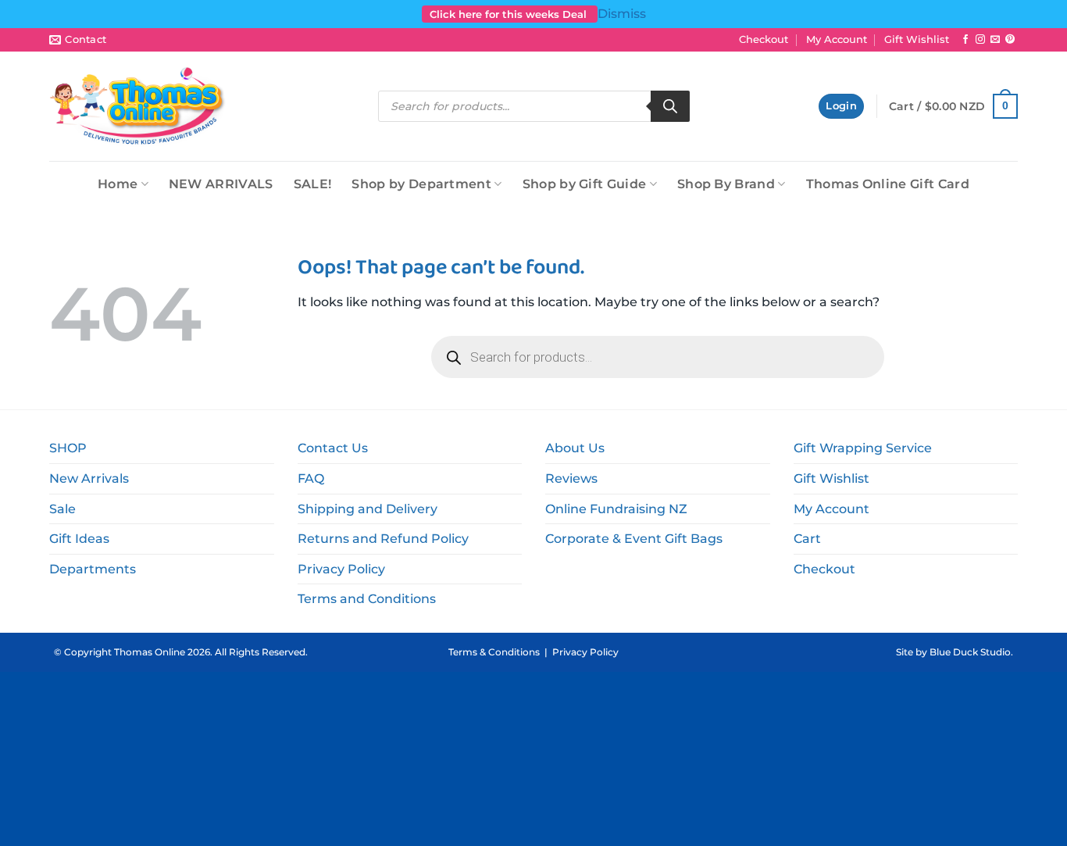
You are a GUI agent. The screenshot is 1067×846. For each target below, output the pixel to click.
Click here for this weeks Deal (510, 14)
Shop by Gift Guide (585, 184)
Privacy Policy (341, 569)
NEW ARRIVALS (221, 184)
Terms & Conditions (494, 652)
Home (117, 184)
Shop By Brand (726, 184)
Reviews (571, 478)
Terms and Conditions (367, 598)
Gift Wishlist (916, 39)
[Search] (670, 106)
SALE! (313, 184)
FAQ (311, 478)
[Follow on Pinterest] (1010, 39)
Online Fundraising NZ (616, 509)
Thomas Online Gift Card (887, 184)
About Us (575, 448)
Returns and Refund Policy (383, 538)
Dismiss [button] (622, 13)
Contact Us (333, 448)
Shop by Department (421, 184)
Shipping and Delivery (367, 509)
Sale (62, 509)
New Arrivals (89, 478)
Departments (92, 569)
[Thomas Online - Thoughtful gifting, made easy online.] (138, 106)
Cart (807, 538)
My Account (836, 39)
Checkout (763, 39)
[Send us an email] (995, 39)
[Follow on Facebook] (965, 39)
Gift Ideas (79, 538)
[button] (841, 107)
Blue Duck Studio (970, 652)
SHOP (68, 448)
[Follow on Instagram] (980, 39)
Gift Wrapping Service (863, 448)
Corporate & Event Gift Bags (634, 538)
